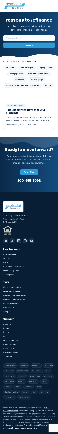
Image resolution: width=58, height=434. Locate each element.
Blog (13, 61)
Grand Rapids (10, 365)
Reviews (7, 332)
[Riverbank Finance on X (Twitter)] (12, 240)
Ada (47, 371)
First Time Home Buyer (38, 74)
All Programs (9, 275)
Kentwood (36, 365)
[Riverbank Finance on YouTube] (31, 240)
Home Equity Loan (11, 270)
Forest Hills (9, 376)
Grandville (49, 365)
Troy (39, 387)
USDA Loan (8, 262)
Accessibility (8, 348)
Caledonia (9, 371)
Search (29, 45)
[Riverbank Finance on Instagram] (25, 240)
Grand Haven (35, 376)
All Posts (10, 68)
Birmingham (9, 397)
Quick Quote (8, 307)
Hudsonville (37, 371)
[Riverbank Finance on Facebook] (5, 240)
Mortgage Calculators (12, 287)
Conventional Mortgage (13, 266)
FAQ (5, 336)
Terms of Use (9, 356)
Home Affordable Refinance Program (22, 85)
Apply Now (29, 172)
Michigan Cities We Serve (14, 299)
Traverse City (24, 397)
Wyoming (24, 365)
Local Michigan (26, 68)
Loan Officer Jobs (10, 340)
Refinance (19, 80)
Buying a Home (45, 68)
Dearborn (28, 387)
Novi (34, 392)
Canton (18, 387)
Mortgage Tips (16, 74)
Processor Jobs (9, 344)
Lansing (21, 381)
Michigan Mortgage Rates (14, 295)
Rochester (45, 392)
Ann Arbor (33, 381)
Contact (6, 328)
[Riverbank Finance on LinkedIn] (18, 240)
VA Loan (48, 85)
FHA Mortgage (36, 80)
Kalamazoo (9, 381)
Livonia (7, 387)
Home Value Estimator (12, 291)
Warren (25, 392)
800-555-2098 (29, 181)
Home (5, 61)
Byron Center (22, 371)
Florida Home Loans (12, 303)
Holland (22, 376)
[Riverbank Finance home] (14, 6)
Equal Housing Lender (24, 428)
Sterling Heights (11, 392)
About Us (7, 324)
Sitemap (37, 428)
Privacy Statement (11, 352)
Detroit (44, 381)
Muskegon (48, 376)
